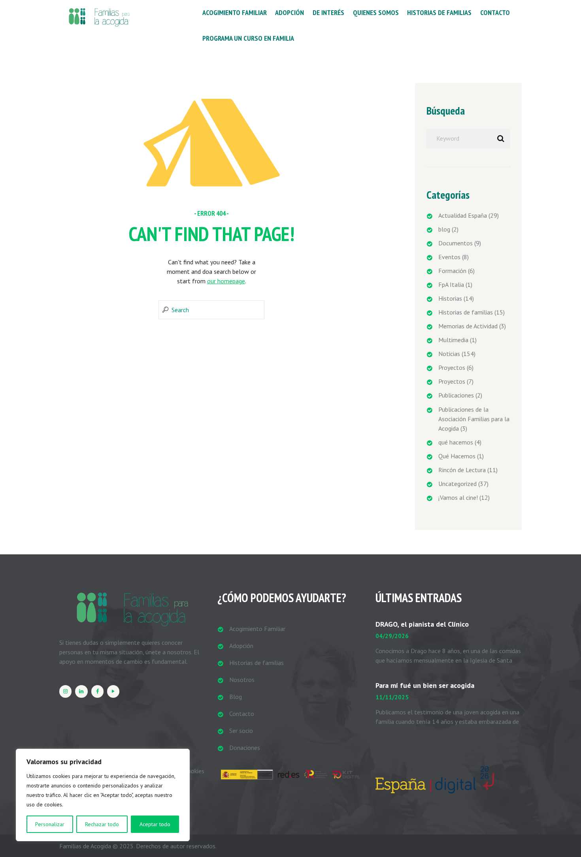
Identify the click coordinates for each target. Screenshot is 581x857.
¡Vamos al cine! (458, 497)
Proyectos (451, 367)
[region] (103, 795)
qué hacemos (455, 442)
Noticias (449, 354)
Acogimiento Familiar (257, 629)
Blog (235, 697)
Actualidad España (462, 215)
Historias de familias (465, 312)
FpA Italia (451, 284)
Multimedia (453, 340)
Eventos (449, 257)
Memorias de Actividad (468, 326)
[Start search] (164, 309)
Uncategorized (457, 484)
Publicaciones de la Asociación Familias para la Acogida (473, 418)
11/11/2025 (392, 697)
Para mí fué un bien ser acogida (424, 685)
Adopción (241, 646)
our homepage (226, 281)
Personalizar (49, 824)
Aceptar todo (155, 824)
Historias (450, 298)
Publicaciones (456, 395)
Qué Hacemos (456, 456)
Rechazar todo (102, 824)
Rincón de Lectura (462, 470)
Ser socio (241, 731)
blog (444, 229)
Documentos (455, 243)
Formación (452, 271)
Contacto (241, 714)
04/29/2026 (392, 636)
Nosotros (242, 680)
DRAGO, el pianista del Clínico (422, 624)
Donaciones (244, 748)
